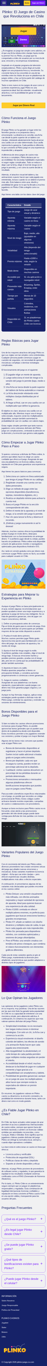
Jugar (23, 31)
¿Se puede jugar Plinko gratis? (19, 1247)
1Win (4, 1337)
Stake (4, 1327)
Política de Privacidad (10, 1310)
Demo (27, 3)
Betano (4, 1332)
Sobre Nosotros (8, 1301)
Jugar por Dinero (38, 3)
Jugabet (5, 1323)
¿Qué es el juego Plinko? (20, 1219)
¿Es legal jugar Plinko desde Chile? (18, 1232)
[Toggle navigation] (4, 3)
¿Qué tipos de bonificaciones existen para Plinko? (21, 1264)
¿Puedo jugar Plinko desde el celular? (21, 1281)
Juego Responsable (10, 1305)
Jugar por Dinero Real (23, 105)
